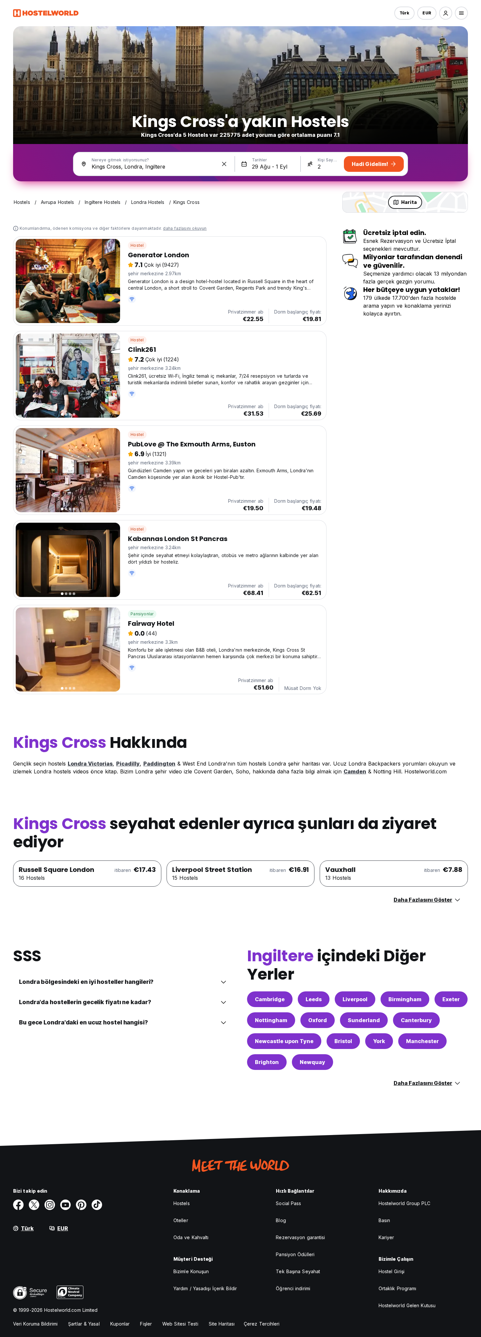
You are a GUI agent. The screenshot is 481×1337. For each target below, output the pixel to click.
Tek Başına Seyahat (298, 1271)
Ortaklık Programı (398, 1288)
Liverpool (355, 999)
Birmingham (404, 999)
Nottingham (271, 1020)
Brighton (267, 1062)
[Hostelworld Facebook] (18, 1205)
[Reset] (224, 164)
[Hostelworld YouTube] (65, 1205)
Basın (384, 1220)
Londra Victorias (90, 763)
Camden (355, 771)
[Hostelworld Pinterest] (81, 1205)
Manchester (422, 1041)
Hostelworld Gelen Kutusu (407, 1305)
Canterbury (416, 1020)
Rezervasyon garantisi (300, 1237)
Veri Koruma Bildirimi (35, 1324)
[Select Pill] (445, 13)
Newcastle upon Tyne (284, 1041)
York (379, 1041)
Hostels (181, 1203)
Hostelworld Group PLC (404, 1203)
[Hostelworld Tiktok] (97, 1205)
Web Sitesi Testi (180, 1324)
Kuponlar (120, 1324)
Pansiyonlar (142, 613)
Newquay (312, 1062)
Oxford (317, 1020)
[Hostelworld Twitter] (34, 1205)
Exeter (451, 999)
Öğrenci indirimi (293, 1288)
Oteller (180, 1220)
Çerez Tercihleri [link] (262, 1324)
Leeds (314, 999)
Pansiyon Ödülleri (295, 1254)
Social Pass (288, 1203)
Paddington (159, 763)
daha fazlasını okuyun (184, 228)
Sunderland (364, 1020)
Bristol (343, 1041)
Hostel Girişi (391, 1271)
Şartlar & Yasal (84, 1324)
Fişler (146, 1324)
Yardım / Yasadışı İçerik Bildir (205, 1288)
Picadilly (128, 763)
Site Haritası (222, 1324)
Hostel (137, 245)
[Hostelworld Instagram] (50, 1205)
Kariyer (386, 1237)
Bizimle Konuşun (191, 1271)
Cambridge (270, 999)
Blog (281, 1220)
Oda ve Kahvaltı (191, 1237)
